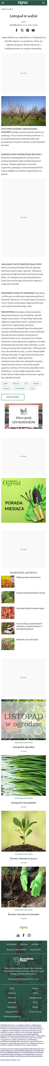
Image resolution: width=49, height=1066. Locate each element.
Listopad (6, 388)
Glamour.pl (12, 998)
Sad (26, 383)
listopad (16, 383)
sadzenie (36, 383)
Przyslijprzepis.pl (35, 998)
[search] (43, 3)
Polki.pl (35, 993)
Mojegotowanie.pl (12, 1012)
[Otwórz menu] (2, 2)
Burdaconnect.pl (35, 1012)
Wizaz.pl (35, 1007)
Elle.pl (12, 988)
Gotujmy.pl (12, 1002)
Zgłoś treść (13, 397)
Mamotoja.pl (12, 1007)
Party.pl (35, 988)
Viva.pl (35, 1002)
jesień (5, 383)
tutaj (18, 1060)
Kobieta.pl (12, 993)
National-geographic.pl (12, 1016)
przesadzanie (20, 388)
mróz (32, 388)
